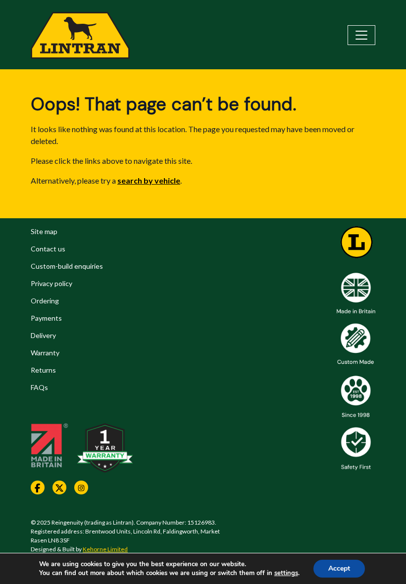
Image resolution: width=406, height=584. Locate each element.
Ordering (45, 300)
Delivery (43, 335)
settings (286, 573)
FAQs (39, 387)
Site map (44, 231)
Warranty (45, 352)
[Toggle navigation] (361, 35)
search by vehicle (148, 180)
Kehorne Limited (105, 549)
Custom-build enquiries (67, 266)
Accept (339, 568)
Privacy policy (51, 283)
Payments (46, 318)
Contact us (48, 248)
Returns (43, 370)
